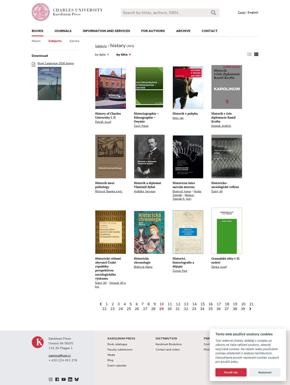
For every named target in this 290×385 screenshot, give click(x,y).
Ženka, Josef (219, 267)
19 (235, 304)
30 (169, 309)
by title (122, 54)
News (36, 41)
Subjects (55, 41)
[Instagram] (51, 380)
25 (129, 309)
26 (137, 309)
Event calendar (117, 365)
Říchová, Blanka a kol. (109, 191)
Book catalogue (117, 344)
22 (104, 309)
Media (111, 355)
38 (235, 309)
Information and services (106, 31)
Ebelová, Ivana (182, 191)
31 (178, 309)
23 (112, 309)
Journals (63, 31)
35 (210, 309)
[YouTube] (64, 380)
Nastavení (264, 372)
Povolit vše (231, 372)
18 (227, 304)
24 (121, 309)
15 (202, 304)
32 (186, 309)
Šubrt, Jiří (217, 191)
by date (100, 54)
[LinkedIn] (70, 380)
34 (202, 309)
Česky (241, 12)
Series (74, 41)
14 (194, 304)
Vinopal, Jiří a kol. (110, 285)
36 (218, 309)
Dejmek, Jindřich (221, 126)
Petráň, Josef (103, 122)
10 (162, 304)
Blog (110, 360)
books (37, 31)
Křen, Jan (178, 118)
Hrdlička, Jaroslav (144, 191)
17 (219, 304)
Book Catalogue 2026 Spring (56, 63)
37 (227, 309)
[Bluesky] (77, 380)
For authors (153, 31)
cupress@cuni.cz (60, 355)
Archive (183, 31)
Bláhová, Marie (143, 267)
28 (153, 309)
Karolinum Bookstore (169, 344)
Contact (210, 31)
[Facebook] (57, 380)
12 (178, 304)
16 (211, 304)
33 (194, 309)
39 (243, 309)
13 (186, 304)
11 (170, 304)
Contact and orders (168, 349)
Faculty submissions (120, 349)
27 (145, 309)
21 (251, 304)
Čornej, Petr (180, 271)
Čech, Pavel (141, 126)
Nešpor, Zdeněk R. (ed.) (184, 197)
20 (243, 304)
